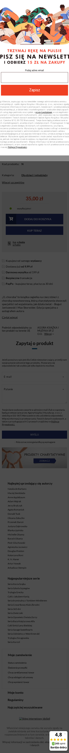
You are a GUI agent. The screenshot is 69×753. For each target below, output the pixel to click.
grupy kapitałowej (43, 112)
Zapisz (34, 90)
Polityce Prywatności (17, 147)
